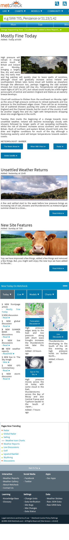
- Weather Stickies (54, 498)
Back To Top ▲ (34, 468)
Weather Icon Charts (15, 440)
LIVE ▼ (6, 11)
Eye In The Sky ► (34, 373)
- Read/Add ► (8, 353)
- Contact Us (7, 487)
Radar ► (60, 146)
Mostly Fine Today (11, 310)
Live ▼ (20, 294)
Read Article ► (58, 213)
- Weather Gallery (10, 481)
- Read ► (6, 317)
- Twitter (28, 481)
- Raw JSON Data (53, 501)
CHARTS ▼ (20, 11)
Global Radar (10, 433)
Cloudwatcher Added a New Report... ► (43, 29)
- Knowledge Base (10, 498)
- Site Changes (30, 508)
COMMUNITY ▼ (55, 11)
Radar (6, 430)
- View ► (6, 362)
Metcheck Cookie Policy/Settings (44, 518)
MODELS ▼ (37, 11)
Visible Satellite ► (11, 155)
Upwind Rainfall (11, 453)
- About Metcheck (10, 484)
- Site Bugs (28, 504)
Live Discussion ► (58, 335)
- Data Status (30, 511)
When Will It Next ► (38, 146)
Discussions (9, 460)
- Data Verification (32, 501)
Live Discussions (11, 447)
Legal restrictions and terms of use (15, 518)
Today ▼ (7, 294)
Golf (6, 450)
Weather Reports (12, 443)
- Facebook (29, 478)
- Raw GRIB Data (53, 504)
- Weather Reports (10, 478)
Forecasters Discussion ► (34, 322)
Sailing (7, 437)
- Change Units (30, 498)
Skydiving (8, 457)
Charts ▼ (49, 294)
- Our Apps (51, 478)
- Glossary (6, 501)
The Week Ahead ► (12, 146)
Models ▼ (34, 294)
